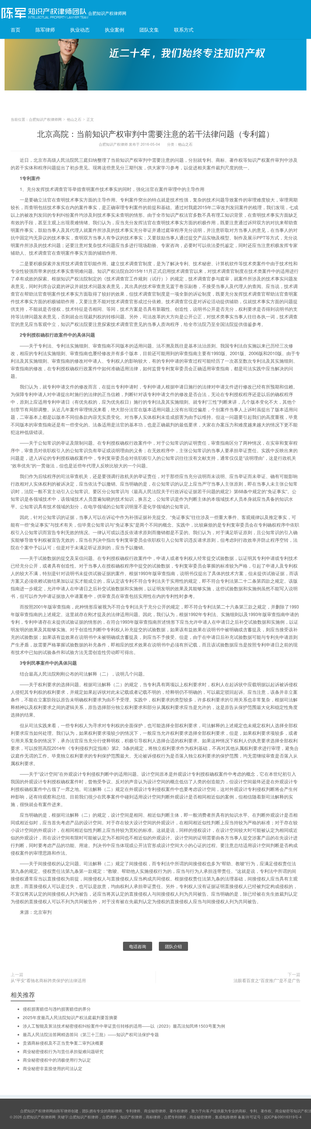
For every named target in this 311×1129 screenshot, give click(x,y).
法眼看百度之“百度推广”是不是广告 (267, 980)
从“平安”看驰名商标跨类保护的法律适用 (48, 980)
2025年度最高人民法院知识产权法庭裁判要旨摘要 (70, 1017)
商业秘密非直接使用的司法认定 (52, 1068)
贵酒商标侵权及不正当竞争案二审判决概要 (63, 1043)
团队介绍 (173, 946)
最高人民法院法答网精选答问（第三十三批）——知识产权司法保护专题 (91, 1034)
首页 (15, 29)
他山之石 (74, 119)
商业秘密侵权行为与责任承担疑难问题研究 (63, 1051)
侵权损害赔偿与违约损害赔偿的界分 (57, 1009)
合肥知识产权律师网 (107, 13)
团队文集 (149, 29)
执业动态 (80, 29)
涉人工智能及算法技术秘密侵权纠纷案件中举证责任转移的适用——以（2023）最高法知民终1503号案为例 (124, 1026)
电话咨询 (137, 946)
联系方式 (183, 29)
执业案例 (114, 29)
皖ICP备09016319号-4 (283, 1116)
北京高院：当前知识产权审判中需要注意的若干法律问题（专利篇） (155, 133)
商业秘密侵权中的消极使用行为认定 (57, 1060)
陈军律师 (45, 29)
